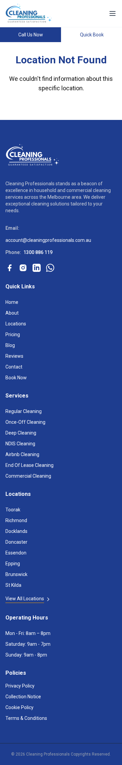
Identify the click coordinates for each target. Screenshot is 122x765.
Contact (13, 367)
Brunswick (16, 574)
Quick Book (92, 34)
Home (11, 302)
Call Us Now (30, 34)
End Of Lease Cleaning (29, 465)
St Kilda (13, 585)
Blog (10, 345)
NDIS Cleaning (20, 443)
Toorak (12, 509)
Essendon (15, 552)
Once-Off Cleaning (25, 422)
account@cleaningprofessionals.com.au (48, 240)
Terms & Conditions (26, 718)
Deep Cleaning (20, 433)
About (12, 313)
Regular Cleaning (23, 411)
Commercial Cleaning (28, 476)
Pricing (12, 334)
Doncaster (16, 542)
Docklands (16, 531)
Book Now (16, 377)
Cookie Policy (19, 707)
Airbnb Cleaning (22, 454)
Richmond (16, 520)
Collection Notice (23, 696)
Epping (12, 563)
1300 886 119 (38, 252)
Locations (15, 323)
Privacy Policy (20, 686)
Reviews (14, 356)
